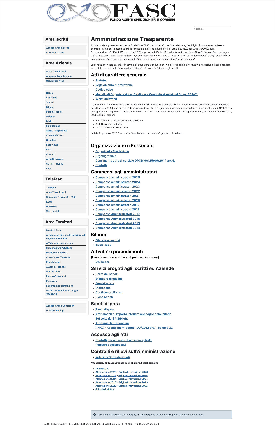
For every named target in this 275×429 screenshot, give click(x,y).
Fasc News (52, 144)
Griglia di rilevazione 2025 (133, 375)
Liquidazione (53, 125)
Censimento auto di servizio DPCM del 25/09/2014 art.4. (135, 160)
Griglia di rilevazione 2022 (133, 385)
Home (49, 92)
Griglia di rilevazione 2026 (133, 372)
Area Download (54, 159)
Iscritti (49, 121)
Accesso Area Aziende (59, 76)
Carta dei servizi (106, 274)
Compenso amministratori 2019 (117, 205)
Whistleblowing (55, 310)
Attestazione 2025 (105, 375)
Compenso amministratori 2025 (117, 177)
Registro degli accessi (110, 344)
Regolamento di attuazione (114, 85)
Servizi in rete (104, 283)
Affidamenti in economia (59, 243)
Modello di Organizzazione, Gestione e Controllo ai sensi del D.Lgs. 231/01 (146, 94)
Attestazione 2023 (105, 382)
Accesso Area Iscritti (57, 47)
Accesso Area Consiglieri (60, 305)
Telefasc (51, 187)
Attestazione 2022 (105, 385)
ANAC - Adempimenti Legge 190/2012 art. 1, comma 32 (134, 327)
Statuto (50, 102)
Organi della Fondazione (112, 151)
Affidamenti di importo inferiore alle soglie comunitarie (133, 314)
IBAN (49, 201)
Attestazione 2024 (105, 378)
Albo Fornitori (53, 271)
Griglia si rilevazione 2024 (133, 378)
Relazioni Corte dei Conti (112, 357)
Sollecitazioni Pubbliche (59, 247)
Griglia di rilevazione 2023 (133, 382)
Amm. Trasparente (56, 130)
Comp (99, 186)
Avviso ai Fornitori (56, 266)
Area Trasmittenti (56, 71)
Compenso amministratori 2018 (117, 209)
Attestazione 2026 (105, 372)
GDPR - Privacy (54, 163)
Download (51, 206)
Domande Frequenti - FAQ (60, 197)
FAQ (48, 168)
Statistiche (103, 288)
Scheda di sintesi (104, 389)
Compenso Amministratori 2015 (117, 223)
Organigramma (105, 156)
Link (48, 149)
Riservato (51, 281)
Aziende (50, 116)
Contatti (50, 154)
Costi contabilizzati (108, 292)
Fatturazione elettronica (59, 285)
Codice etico (104, 89)
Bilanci (49, 107)
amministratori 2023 (125, 186)
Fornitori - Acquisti (56, 252)
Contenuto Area (55, 52)
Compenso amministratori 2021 (117, 195)
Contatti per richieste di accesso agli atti (123, 340)
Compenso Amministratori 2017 (117, 214)
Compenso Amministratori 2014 (117, 228)
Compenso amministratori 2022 (117, 191)
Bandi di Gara (53, 230)
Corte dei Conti (54, 135)
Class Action (104, 297)
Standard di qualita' (108, 278)
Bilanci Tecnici (54, 111)
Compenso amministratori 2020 (117, 200)
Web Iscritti (52, 211)
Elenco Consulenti (56, 276)
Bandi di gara (104, 309)
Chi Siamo (51, 97)
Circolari (51, 140)
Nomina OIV (102, 368)
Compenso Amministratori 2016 (117, 218)
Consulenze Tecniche (58, 257)
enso (107, 186)
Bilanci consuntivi (107, 240)
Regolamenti (53, 262)
